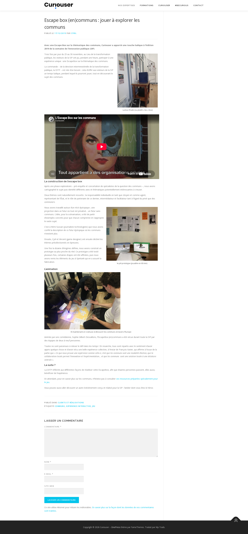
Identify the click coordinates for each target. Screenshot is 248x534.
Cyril (74, 33)
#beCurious (181, 5)
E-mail (48, 474)
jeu (93, 406)
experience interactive (78, 406)
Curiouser (164, 5)
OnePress (115, 527)
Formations (146, 5)
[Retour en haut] (236, 520)
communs (60, 406)
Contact (198, 5)
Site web (49, 486)
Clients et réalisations (71, 402)
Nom (47, 462)
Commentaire (52, 426)
